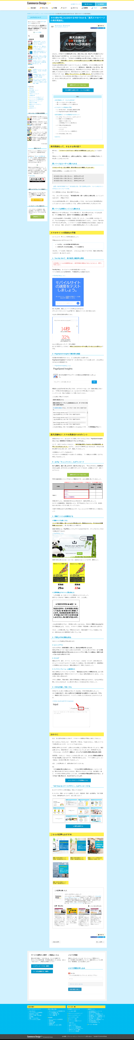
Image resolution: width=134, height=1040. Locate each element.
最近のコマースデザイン (71, 914)
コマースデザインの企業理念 (35, 1012)
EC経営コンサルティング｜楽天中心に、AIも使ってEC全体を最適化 (39, 71)
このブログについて (35, 17)
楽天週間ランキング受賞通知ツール (97, 1015)
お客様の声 (57, 914)
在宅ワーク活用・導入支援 (35, 1015)
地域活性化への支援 (33, 1014)
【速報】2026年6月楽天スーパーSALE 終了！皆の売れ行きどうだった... (40, 52)
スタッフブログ (72, 1024)
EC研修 (55, 8)
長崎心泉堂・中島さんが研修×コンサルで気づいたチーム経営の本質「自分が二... (40, 57)
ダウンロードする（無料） (42, 966)
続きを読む (44, 143)
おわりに (57, 136)
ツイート (101, 28)
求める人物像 (52, 1022)
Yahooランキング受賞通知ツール (96, 1019)
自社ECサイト (32, 108)
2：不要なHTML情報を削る (64, 125)
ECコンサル (78, 4)
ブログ (95, 8)
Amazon (31, 88)
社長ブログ (71, 1022)
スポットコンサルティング (74, 1015)
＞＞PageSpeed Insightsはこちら (61, 365)
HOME (29, 13)
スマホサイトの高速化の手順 (63, 107)
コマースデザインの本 (73, 1017)
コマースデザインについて (76, 903)
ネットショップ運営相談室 (75, 1027)
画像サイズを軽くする (65, 121)
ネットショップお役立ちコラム (76, 1028)
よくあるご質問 (72, 1011)
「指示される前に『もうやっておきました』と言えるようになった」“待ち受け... (39, 43)
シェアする (94, 28)
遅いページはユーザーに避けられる (66, 102)
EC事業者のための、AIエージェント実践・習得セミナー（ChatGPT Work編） (39, 76)
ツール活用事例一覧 (53, 1012)
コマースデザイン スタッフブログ (40, 13)
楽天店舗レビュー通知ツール (95, 1018)
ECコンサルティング (75, 897)
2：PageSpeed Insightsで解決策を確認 (67, 111)
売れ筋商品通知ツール (94, 1020)
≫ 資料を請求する (78, 826)
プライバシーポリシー (72, 1036)
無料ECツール (91, 1009)
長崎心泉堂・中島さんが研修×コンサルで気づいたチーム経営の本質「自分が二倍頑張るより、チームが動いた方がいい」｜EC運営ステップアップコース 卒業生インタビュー (84, 921)
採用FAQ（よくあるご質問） (55, 1025)
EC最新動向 (32, 92)
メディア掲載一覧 (53, 1015)
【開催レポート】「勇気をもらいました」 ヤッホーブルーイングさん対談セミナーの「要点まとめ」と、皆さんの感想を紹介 (72, 921)
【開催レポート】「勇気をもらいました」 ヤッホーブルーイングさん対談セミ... (39, 48)
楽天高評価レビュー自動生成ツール (97, 1016)
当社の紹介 (33, 8)
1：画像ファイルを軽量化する (65, 118)
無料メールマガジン (73, 1025)
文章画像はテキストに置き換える (68, 122)
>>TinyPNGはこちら (58, 533)
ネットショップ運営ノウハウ (74, 1020)
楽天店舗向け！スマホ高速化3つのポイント (67, 114)
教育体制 (51, 1020)
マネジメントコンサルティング (75, 1013)
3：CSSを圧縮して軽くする (64, 133)
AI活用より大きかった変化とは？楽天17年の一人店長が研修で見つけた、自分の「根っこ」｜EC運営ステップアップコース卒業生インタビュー (96, 921)
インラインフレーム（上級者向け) (68, 131)
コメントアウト (63, 127)
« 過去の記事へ (56, 942)
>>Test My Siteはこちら (58, 275)
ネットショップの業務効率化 (36, 99)
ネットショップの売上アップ (36, 97)
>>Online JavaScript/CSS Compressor (63, 701)
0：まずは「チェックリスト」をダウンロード (69, 117)
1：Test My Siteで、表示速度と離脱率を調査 (68, 109)
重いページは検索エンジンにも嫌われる (67, 104)
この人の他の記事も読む (95, 906)
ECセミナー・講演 (72, 1019)
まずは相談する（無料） (42, 971)
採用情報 (104, 8)
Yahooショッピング (34, 93)
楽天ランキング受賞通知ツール (96, 1014)
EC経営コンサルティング (74, 1009)
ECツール (75, 8)
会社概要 (73, 4)
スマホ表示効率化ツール (94, 1022)
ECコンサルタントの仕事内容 (56, 1019)
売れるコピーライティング (35, 100)
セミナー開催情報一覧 (54, 1014)
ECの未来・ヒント (33, 90)
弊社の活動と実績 (52, 1009)
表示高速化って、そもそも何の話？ (65, 100)
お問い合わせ (89, 1036)
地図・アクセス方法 (33, 1018)
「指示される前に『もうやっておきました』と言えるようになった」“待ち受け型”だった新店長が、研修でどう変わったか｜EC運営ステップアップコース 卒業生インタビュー (60, 921)
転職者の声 (51, 1023)
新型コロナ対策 (33, 102)
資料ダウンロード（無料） (75, 1029)
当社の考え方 (32, 1011)
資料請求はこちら (37, 216)
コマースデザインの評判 (34, 1019)
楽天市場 (52, 13)
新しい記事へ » (100, 942)
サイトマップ (81, 1036)
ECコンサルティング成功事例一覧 (57, 1011)
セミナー (65, 8)
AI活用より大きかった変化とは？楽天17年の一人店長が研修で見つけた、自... (39, 62)
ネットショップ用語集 (74, 1031)
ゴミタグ (61, 129)
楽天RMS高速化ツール (94, 1012)
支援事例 (85, 8)
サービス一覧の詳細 (92, 1024)
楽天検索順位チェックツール (95, 1011)
